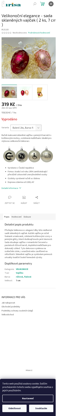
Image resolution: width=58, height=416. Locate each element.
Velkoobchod (8, 314)
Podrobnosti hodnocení (39, 32)
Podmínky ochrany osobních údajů (17, 310)
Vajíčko (19, 273)
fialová (27, 276)
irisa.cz (29, 370)
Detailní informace (10, 188)
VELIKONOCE (22, 269)
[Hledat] (35, 4)
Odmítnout (14, 408)
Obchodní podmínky (11, 306)
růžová (19, 276)
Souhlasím (41, 408)
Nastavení (28, 398)
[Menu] (51, 4)
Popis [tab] (6, 216)
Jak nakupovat (8, 302)
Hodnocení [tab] (16, 216)
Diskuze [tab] (27, 216)
